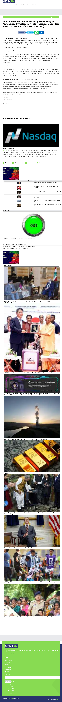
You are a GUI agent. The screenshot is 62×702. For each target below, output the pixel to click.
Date (4, 32)
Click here (13, 653)
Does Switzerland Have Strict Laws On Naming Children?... (46, 182)
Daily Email (12, 690)
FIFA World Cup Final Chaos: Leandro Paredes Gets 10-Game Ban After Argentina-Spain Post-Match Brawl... (32, 582)
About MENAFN (8, 667)
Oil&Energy (51, 17)
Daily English (8, 672)
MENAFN (6, 38)
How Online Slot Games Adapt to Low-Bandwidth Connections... (15, 244)
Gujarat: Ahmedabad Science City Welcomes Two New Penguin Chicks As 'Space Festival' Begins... (31, 513)
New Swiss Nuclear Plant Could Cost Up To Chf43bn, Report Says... (26, 439)
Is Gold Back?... (9, 473)
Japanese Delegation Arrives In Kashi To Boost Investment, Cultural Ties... (29, 373)
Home (4, 7)
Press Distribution (18, 7)
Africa (29, 17)
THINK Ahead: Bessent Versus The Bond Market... (21, 548)
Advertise (7, 666)
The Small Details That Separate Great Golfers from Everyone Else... (16, 248)
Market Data (28, 7)
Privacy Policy (8, 662)
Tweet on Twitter (30, 32)
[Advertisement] (25, 11)
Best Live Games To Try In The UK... (9, 242)
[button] (35, 4)
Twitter (11, 686)
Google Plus (12, 688)
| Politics (35, 17)
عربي (31, 4)
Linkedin (12, 692)
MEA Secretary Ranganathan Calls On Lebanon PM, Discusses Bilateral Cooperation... (28, 301)
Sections (51, 7)
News (9, 7)
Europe (13, 17)
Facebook (12, 684)
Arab (18, 17)
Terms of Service (8, 660)
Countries (44, 7)
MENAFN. (11, 698)
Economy (43, 17)
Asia (23, 17)
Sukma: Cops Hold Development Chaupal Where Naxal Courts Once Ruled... (30, 617)
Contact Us (7, 664)
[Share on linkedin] (41, 32)
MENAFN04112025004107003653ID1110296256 (17, 118)
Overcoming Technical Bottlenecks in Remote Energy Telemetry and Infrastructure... (19, 246)
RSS (11, 693)
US (6, 17)
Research (36, 7)
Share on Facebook (21, 32)
